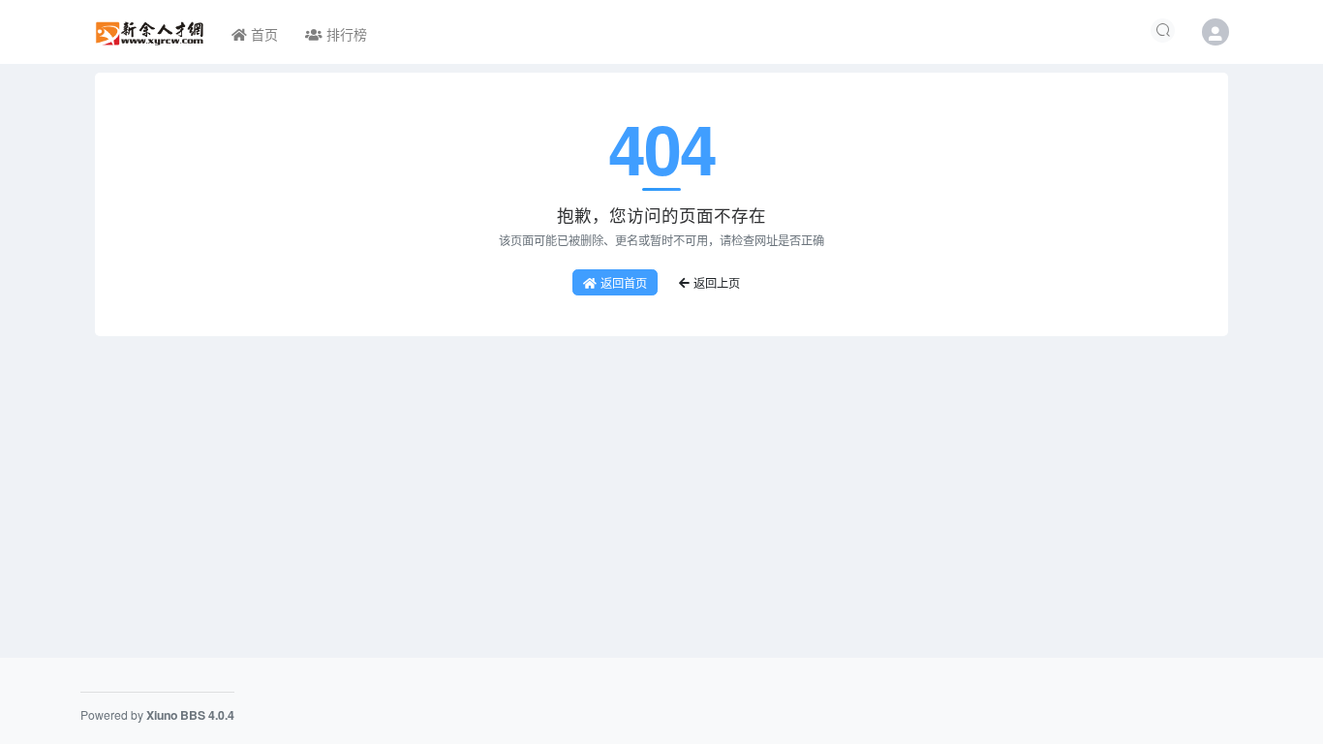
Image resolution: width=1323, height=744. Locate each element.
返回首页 (623, 282)
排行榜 (345, 34)
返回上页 (716, 282)
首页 (262, 34)
